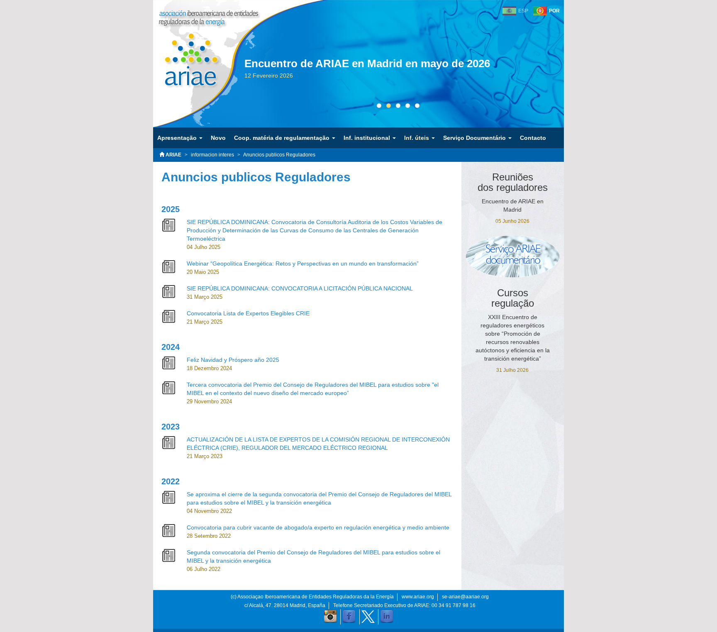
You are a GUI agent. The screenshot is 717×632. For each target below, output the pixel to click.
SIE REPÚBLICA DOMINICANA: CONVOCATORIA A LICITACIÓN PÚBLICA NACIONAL (300, 288)
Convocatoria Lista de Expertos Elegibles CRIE (248, 313)
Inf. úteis (417, 137)
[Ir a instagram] (330, 616)
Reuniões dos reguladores (513, 182)
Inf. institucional (368, 137)
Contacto (533, 137)
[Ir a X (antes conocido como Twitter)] (368, 616)
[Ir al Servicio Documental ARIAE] (513, 256)
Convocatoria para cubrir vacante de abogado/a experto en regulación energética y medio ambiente (318, 527)
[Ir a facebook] (349, 616)
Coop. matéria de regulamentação (282, 137)
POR (554, 11)
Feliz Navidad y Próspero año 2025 (233, 359)
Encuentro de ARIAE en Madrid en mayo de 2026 (367, 63)
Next (564, 79)
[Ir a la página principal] (185, 54)
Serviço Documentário (475, 137)
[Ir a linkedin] (386, 616)
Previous (232, 79)
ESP (523, 11)
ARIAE (172, 155)
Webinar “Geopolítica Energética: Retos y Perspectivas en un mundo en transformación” (303, 263)
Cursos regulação (512, 298)
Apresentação (177, 137)
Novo (218, 137)
